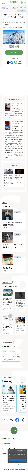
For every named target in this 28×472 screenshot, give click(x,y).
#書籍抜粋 (5, 351)
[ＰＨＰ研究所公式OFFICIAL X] (22, 419)
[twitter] (8, 62)
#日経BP (5, 359)
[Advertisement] (14, 81)
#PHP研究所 (12, 359)
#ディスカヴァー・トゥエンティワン (11, 362)
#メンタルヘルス (6, 354)
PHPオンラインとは (8, 438)
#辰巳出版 (15, 354)
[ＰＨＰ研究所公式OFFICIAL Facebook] (17, 420)
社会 (22, 10)
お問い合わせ (6, 443)
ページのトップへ (14, 431)
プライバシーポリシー (17, 455)
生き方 (17, 212)
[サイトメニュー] (25, 2)
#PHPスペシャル (7, 356)
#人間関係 (12, 351)
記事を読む (14, 52)
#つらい (4, 365)
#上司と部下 (16, 356)
